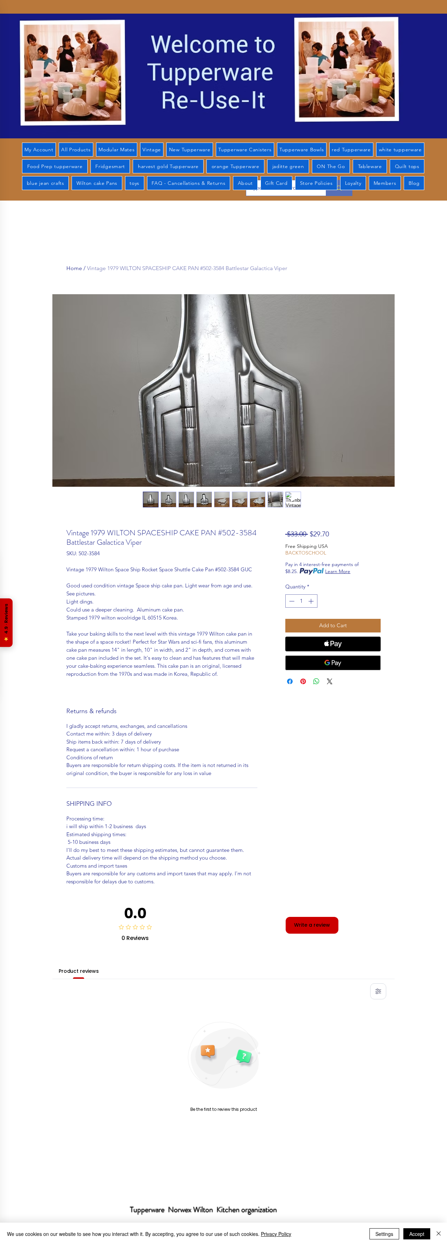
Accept (416, 1233)
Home (74, 268)
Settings (384, 1233)
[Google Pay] (333, 663)
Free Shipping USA (306, 546)
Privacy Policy (276, 1233)
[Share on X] (329, 681)
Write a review (312, 924)
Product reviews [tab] (79, 971)
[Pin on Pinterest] (303, 681)
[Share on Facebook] (290, 681)
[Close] (438, 1233)
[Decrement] (291, 601)
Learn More (337, 571)
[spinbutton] (301, 601)
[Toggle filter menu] (378, 991)
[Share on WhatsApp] (316, 681)
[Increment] (311, 601)
